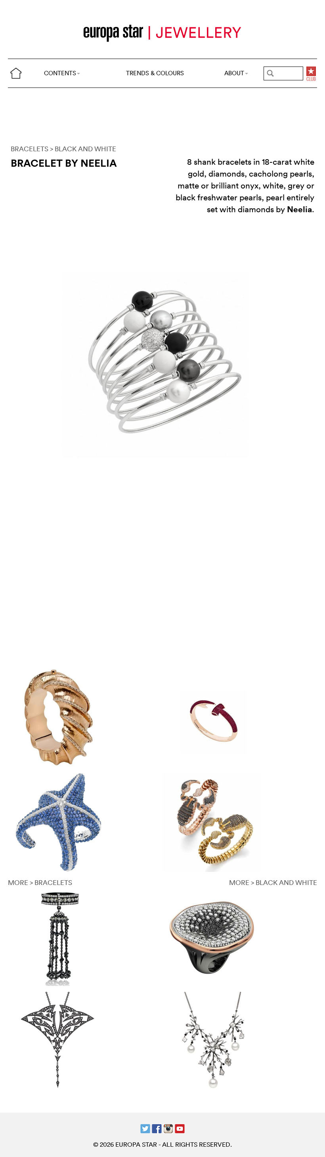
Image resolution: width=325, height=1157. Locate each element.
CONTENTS (60, 73)
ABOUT (234, 73)
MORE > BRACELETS (40, 882)
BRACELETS (29, 149)
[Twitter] (145, 1127)
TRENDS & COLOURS (155, 73)
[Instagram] (168, 1127)
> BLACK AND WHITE (83, 149)
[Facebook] (157, 1127)
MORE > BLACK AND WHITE (273, 882)
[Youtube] (180, 1127)
